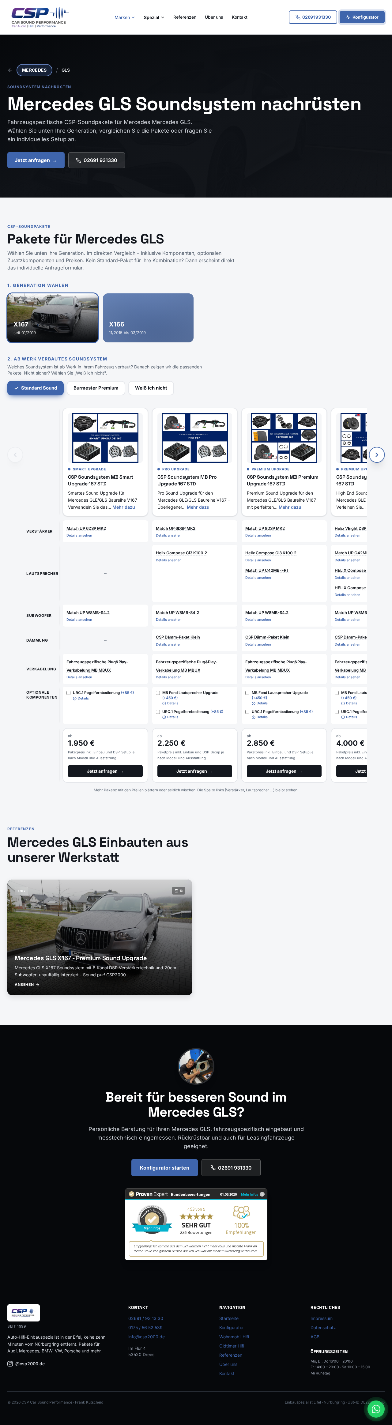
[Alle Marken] (10, 70)
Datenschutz (323, 1327)
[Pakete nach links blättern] (15, 454)
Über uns (214, 17)
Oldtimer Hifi (231, 1345)
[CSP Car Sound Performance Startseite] (40, 17)
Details (83, 698)
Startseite (229, 1318)
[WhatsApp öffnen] (376, 1409)
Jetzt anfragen (36, 160)
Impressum (322, 1318)
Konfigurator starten (164, 1168)
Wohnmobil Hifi (234, 1336)
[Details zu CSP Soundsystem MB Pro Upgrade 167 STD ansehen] (194, 438)
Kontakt (239, 17)
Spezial (151, 17)
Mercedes (34, 70)
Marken (122, 17)
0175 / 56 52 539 (145, 1327)
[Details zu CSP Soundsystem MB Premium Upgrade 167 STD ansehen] (284, 438)
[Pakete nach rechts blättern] (376, 454)
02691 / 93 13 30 (145, 1318)
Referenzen (184, 17)
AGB (315, 1336)
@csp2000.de (30, 1363)
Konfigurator (365, 17)
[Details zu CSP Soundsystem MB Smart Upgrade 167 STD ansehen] (105, 438)
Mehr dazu (123, 507)
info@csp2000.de (146, 1336)
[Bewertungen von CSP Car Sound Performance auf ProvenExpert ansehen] (196, 1224)
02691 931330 (100, 160)
